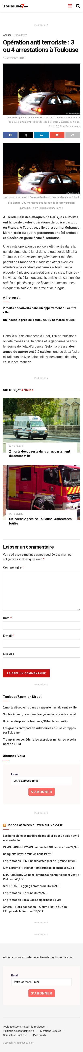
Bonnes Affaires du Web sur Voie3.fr (35, 825)
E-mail (8, 636)
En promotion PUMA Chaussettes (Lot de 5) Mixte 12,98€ (39, 861)
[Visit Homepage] (15, 6)
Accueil (7, 35)
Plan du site (40, 1035)
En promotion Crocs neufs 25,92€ (25, 893)
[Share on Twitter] (26, 135)
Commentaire (13, 567)
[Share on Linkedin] (41, 135)
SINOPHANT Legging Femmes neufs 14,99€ (31, 886)
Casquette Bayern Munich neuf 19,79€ (27, 854)
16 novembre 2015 (13, 58)
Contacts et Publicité (15, 1035)
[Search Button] (78, 6)
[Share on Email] (57, 135)
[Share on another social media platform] (72, 135)
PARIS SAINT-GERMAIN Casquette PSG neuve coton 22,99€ (41, 847)
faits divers (21, 35)
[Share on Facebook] (10, 135)
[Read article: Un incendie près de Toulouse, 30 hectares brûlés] (41, 492)
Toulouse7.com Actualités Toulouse (24, 1026)
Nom (7, 618)
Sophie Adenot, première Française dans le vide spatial (39, 714)
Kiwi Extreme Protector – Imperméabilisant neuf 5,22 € (38, 867)
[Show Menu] (70, 6)
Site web (8, 653)
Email (15, 774)
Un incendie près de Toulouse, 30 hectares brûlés (39, 320)
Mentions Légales (50, 1030)
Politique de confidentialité (18, 1030)
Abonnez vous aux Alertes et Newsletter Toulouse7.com (38, 957)
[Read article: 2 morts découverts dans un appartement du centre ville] (41, 425)
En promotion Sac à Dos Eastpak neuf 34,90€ (32, 899)
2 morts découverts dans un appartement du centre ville (40, 707)
